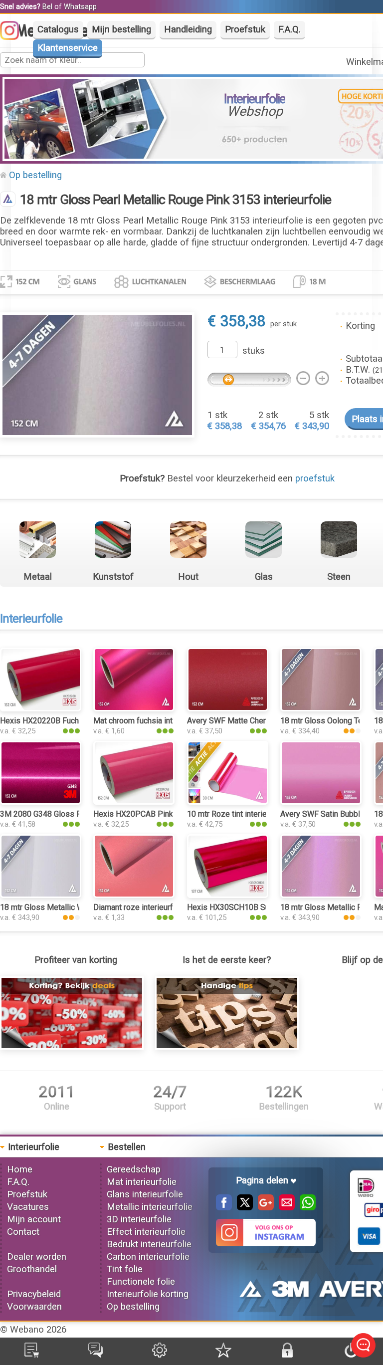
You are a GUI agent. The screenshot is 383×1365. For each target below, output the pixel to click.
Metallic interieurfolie (149, 1206)
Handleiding (188, 29)
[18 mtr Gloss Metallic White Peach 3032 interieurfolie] (40, 895)
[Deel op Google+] (263, 1207)
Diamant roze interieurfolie (139, 907)
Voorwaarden (34, 1306)
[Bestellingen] (31, 1354)
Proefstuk (245, 29)
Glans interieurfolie (145, 1194)
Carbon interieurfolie (148, 1256)
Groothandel (32, 1269)
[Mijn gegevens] (159, 1354)
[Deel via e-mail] (284, 1207)
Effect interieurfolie (146, 1231)
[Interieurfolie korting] (72, 1046)
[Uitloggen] (351, 1354)
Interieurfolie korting (148, 1294)
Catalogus (58, 29)
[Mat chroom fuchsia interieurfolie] (134, 708)
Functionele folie (141, 1281)
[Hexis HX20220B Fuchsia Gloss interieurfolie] (40, 708)
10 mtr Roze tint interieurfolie (238, 814)
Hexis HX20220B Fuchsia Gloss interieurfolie (79, 720)
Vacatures (28, 1206)
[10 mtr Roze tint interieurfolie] (227, 801)
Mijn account (34, 1219)
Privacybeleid (34, 1294)
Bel (47, 6)
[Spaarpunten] (223, 1354)
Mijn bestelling (121, 29)
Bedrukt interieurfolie (149, 1244)
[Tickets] (95, 1354)
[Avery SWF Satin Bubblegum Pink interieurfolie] (321, 801)
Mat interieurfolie (142, 1181)
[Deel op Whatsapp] (305, 1207)
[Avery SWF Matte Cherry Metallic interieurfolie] (227, 708)
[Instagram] (14, 36)
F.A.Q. (289, 29)
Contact (23, 1231)
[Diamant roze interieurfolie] (134, 895)
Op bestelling (35, 175)
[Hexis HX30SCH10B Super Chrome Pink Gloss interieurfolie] (227, 895)
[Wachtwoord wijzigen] (287, 1354)
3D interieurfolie (139, 1219)
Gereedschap (134, 1169)
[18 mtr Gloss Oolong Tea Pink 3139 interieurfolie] (321, 708)
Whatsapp (80, 6)
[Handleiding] (227, 1046)
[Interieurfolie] (7, 200)
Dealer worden (36, 1256)
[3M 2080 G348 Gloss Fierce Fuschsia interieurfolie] (40, 801)
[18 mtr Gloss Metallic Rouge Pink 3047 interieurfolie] (321, 895)
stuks (253, 350)
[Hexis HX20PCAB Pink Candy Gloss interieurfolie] (134, 801)
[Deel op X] (242, 1207)
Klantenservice (67, 47)
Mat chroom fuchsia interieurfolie (150, 720)
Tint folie (125, 1269)
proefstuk (315, 478)
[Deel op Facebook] (224, 1207)
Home (19, 1169)
